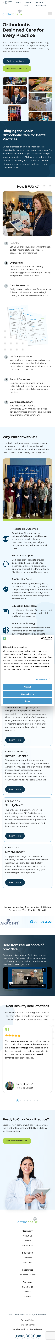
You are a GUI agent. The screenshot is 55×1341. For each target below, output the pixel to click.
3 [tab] (24, 1100)
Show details (41, 679)
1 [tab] (17, 1100)
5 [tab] (30, 1100)
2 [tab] (20, 1100)
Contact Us (27, 1245)
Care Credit (27, 1287)
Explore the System (16, 61)
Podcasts (27, 1262)
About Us (27, 1236)
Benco (27, 1292)
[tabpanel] (27, 1059)
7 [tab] (37, 1100)
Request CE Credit (27, 1274)
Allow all (27, 687)
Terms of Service (27, 1325)
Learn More (15, 740)
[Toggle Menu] (50, 13)
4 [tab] (27, 1100)
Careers (27, 1240)
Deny (27, 701)
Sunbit (27, 1296)
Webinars (27, 1257)
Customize (26, 694)
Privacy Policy (27, 1320)
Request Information (17, 68)
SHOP (18, 3)
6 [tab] (34, 1100)
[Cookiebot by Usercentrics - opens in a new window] (41, 638)
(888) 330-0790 (8, 2)
